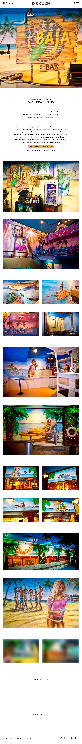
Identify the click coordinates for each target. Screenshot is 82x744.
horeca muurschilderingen (47, 150)
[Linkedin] (9, 3)
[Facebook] (3, 3)
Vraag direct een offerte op (40, 146)
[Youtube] (6, 3)
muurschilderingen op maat (35, 112)
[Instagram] (15, 3)
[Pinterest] (12, 3)
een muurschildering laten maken (48, 142)
